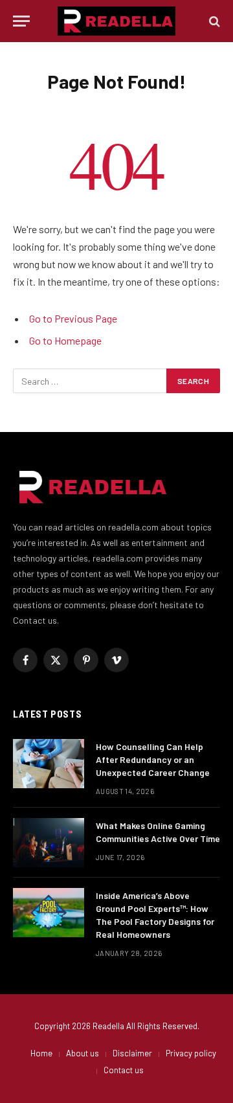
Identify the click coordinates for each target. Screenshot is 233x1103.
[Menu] (21, 21)
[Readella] (116, 21)
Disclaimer (132, 1053)
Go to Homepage (65, 340)
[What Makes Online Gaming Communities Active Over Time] (48, 842)
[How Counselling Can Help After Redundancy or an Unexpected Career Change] (48, 763)
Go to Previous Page (73, 318)
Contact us (124, 1070)
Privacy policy (191, 1053)
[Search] (213, 21)
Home (41, 1053)
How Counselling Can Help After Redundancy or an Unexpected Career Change (154, 759)
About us (82, 1053)
